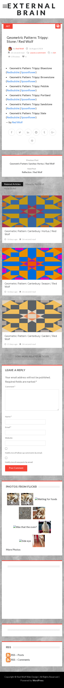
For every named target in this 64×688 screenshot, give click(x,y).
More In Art (10, 188)
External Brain (32, 9)
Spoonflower (28, 72)
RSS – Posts (17, 654)
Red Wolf (20, 48)
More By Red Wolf (35, 184)
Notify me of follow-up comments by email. (24, 453)
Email (8, 427)
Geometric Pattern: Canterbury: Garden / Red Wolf (31, 338)
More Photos (13, 549)
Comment (10, 386)
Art (8, 26)
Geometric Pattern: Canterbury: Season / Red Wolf (31, 285)
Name (8, 416)
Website (8, 438)
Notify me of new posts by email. (19, 462)
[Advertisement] (19, 580)
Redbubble (13, 72)
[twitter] (19, 132)
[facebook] (11, 132)
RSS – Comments (20, 659)
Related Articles (12, 184)
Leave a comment (38, 52)
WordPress (38, 680)
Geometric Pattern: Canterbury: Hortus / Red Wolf (30, 233)
